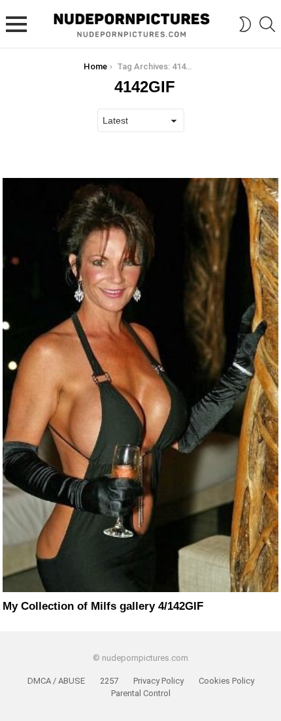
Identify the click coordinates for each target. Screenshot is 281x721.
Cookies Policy (226, 681)
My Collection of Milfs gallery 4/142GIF (103, 606)
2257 (109, 681)
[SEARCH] (267, 24)
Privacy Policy (158, 681)
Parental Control (141, 693)
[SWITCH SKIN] (245, 24)
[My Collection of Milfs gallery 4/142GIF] (140, 385)
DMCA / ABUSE (56, 681)
